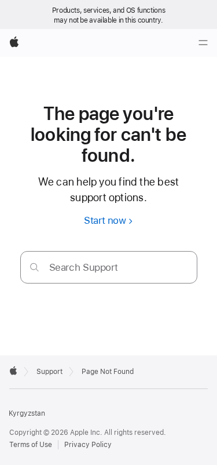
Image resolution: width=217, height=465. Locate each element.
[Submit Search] (34, 267)
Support (49, 372)
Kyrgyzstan (27, 413)
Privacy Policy (88, 445)
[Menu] (203, 43)
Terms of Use (30, 445)
